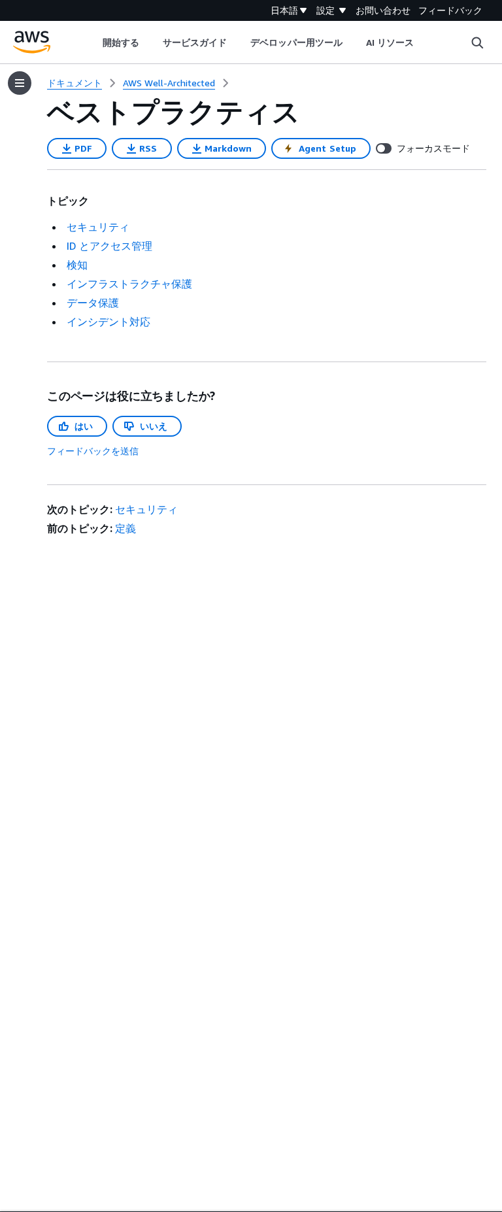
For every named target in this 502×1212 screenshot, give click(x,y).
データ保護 (93, 302)
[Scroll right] (424, 42)
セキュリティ (98, 226)
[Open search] (477, 42)
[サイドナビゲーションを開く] (19, 83)
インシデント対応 (108, 321)
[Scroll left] (92, 42)
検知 (77, 264)
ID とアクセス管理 (109, 245)
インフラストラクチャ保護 (129, 283)
